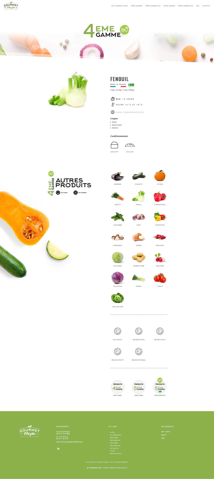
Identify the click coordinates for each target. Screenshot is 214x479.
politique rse (114, 448)
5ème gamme (169, 6)
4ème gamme (136, 6)
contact (112, 451)
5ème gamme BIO (185, 6)
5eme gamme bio (115, 445)
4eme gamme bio (115, 440)
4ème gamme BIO (153, 6)
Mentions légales (115, 453)
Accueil (112, 432)
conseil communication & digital (115, 468)
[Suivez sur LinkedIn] (58, 448)
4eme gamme (114, 437)
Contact (206, 6)
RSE (197, 6)
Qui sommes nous (119, 6)
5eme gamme (114, 443)
